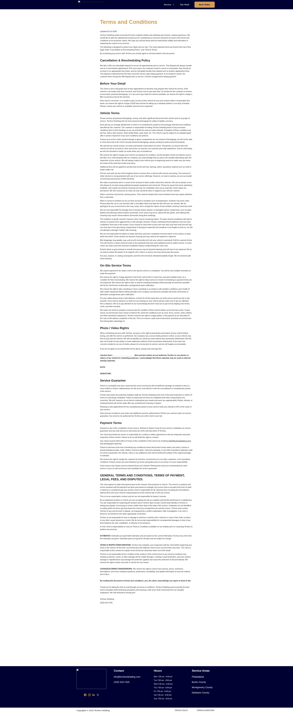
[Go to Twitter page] (97, 695)
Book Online (204, 4)
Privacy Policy (181, 710)
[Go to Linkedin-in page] (93, 695)
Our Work (184, 4)
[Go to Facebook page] (85, 695)
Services (167, 4)
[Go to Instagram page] (89, 695)
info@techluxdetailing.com (179, 441)
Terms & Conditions (205, 710)
